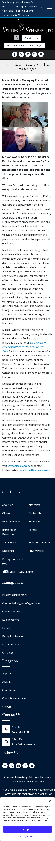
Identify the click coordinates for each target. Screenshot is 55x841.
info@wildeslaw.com (24, 744)
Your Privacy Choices (21, 571)
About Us (7, 505)
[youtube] (41, 54)
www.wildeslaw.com (19, 466)
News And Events (12, 521)
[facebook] (14, 54)
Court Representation (14, 698)
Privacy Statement (27, 836)
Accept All (27, 829)
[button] (50, 800)
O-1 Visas (7, 653)
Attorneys (34, 505)
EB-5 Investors (10, 619)
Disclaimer (8, 550)
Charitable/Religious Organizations (22, 603)
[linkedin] (28, 54)
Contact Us (35, 513)
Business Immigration (15, 595)
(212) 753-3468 (20, 731)
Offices (6, 513)
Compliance (9, 690)
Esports (6, 628)
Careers (33, 529)
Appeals (6, 673)
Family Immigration (13, 636)
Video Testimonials (39, 542)
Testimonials (9, 542)
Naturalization (10, 644)
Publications (36, 521)
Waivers (6, 706)
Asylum (6, 681)
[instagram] (34, 54)
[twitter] (21, 54)
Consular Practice (12, 611)
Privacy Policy (36, 550)
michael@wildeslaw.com (36, 470)
